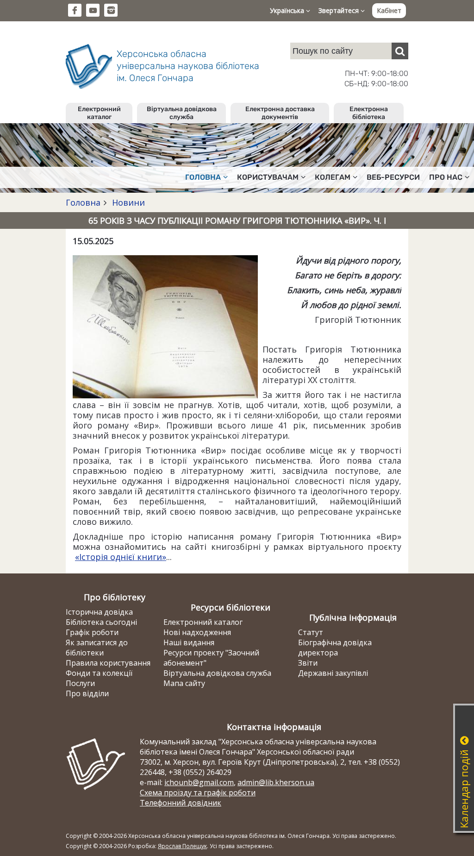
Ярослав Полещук (182, 846)
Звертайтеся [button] (339, 10)
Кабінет (389, 10)
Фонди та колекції (99, 673)
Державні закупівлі (333, 673)
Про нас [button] (445, 177)
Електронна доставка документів (280, 113)
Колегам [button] (332, 177)
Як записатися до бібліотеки (97, 647)
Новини (127, 202)
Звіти (308, 663)
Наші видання (188, 642)
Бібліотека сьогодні (101, 622)
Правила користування (108, 663)
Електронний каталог (99, 113)
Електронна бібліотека (368, 113)
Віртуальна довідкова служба (182, 113)
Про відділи (87, 693)
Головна (83, 202)
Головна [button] (203, 177)
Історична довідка (99, 612)
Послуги (80, 683)
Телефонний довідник (180, 803)
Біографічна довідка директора (335, 647)
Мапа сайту (184, 683)
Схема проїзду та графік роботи (198, 792)
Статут (310, 632)
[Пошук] (400, 51)
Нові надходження (197, 632)
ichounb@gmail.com (199, 782)
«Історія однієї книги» (120, 556)
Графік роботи (92, 632)
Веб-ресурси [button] (393, 177)
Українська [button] (288, 10)
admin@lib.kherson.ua (275, 782)
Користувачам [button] (268, 177)
